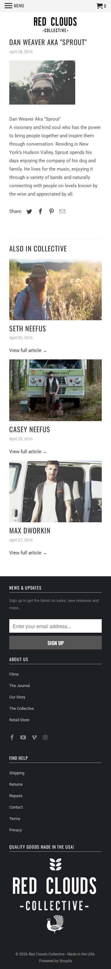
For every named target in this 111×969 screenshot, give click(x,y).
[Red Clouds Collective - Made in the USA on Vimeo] (34, 737)
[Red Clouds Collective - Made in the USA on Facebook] (12, 737)
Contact (16, 807)
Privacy (15, 830)
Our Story (17, 697)
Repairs (16, 795)
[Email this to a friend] (61, 211)
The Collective (21, 708)
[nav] (14, 6)
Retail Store (19, 720)
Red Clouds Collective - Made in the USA (62, 954)
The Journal (19, 685)
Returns (16, 784)
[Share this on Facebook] (39, 211)
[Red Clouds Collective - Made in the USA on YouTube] (23, 737)
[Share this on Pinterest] (51, 211)
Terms (14, 818)
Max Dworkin (30, 530)
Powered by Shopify (55, 961)
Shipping (16, 773)
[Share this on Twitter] (28, 211)
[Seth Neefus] (55, 289)
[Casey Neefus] (55, 390)
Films (14, 674)
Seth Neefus (27, 328)
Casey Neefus (29, 429)
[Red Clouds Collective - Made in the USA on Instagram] (45, 737)
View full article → (28, 350)
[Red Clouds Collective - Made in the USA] (55, 25)
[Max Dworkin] (55, 491)
